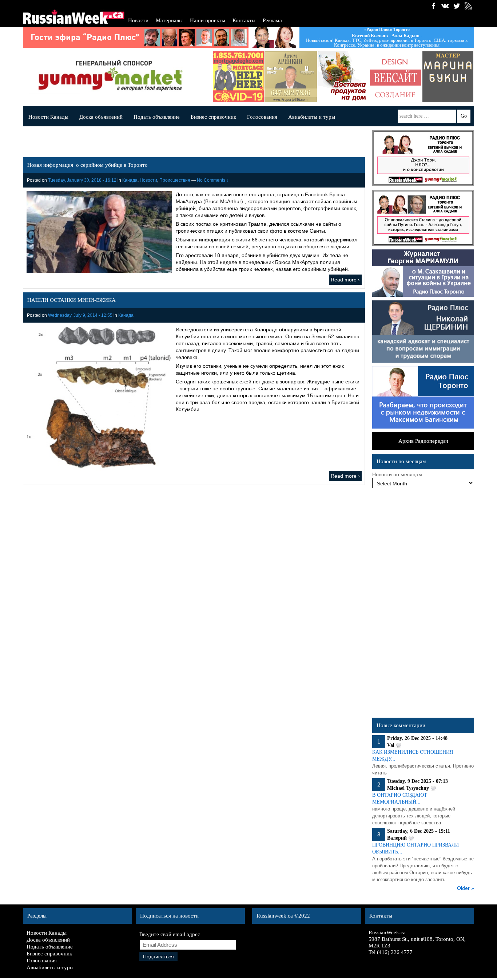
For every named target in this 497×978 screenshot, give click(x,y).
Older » (465, 888)
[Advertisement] (423, 605)
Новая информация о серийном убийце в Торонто (87, 165)
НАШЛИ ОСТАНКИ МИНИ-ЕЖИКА (71, 300)
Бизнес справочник (213, 117)
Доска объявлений (101, 117)
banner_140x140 (395, 76)
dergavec (238, 76)
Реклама (272, 20)
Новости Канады (48, 117)
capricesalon (448, 76)
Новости (138, 20)
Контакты (243, 20)
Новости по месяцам (397, 474)
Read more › (345, 280)
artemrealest (291, 76)
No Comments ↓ (212, 180)
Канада (130, 180)
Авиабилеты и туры (311, 117)
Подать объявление (157, 117)
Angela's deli (343, 76)
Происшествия (174, 180)
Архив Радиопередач (423, 441)
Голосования (262, 117)
